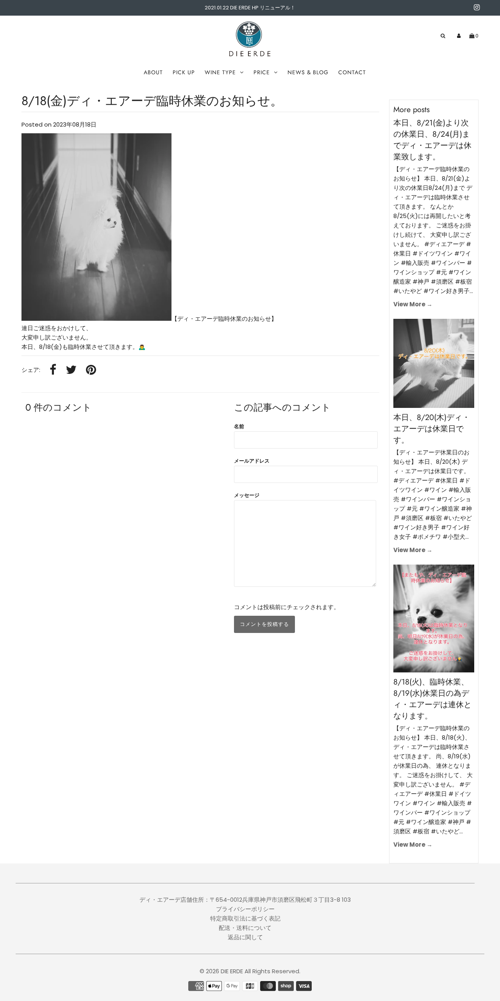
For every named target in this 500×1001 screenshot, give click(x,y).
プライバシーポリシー (245, 909)
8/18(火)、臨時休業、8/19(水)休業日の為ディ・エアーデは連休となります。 (432, 699)
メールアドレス (252, 461)
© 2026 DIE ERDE (221, 971)
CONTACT (352, 72)
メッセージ (246, 495)
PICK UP (184, 72)
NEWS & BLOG (308, 72)
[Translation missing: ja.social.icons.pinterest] (91, 370)
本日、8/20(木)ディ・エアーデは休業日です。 (431, 429)
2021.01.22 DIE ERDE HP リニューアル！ (250, 7)
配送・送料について (245, 928)
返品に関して (245, 937)
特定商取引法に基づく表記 (245, 918)
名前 (239, 426)
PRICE (262, 72)
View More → (412, 304)
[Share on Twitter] (71, 370)
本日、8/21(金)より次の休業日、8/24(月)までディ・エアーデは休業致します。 (432, 140)
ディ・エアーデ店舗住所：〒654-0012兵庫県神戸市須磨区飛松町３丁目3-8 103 (245, 900)
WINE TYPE (220, 72)
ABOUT (153, 72)
